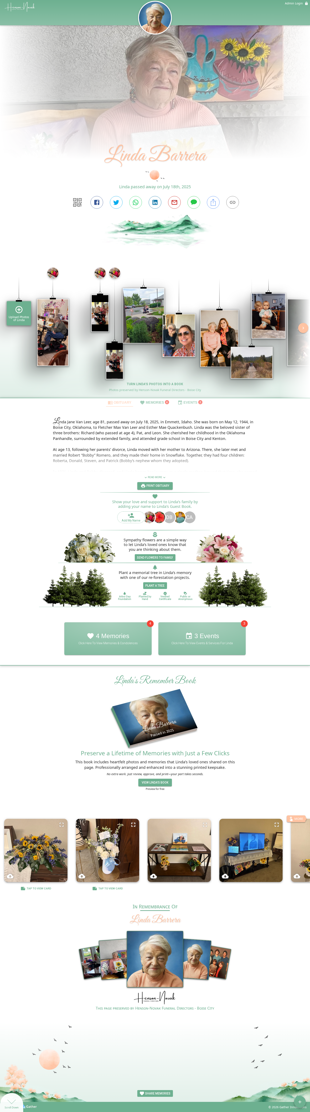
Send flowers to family (155, 557)
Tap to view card (39, 888)
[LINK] (232, 202)
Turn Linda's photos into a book (155, 384)
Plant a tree (154, 585)
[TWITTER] (116, 202)
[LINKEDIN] (155, 202)
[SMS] (193, 202)
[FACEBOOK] (96, 202)
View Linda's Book (155, 782)
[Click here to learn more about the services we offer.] (155, 998)
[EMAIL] (174, 202)
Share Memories (157, 1093)
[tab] (119, 402)
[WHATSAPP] (135, 202)
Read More (155, 477)
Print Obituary (157, 485)
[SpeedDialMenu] (300, 1102)
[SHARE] (213, 202)
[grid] (155, 331)
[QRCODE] (77, 202)
